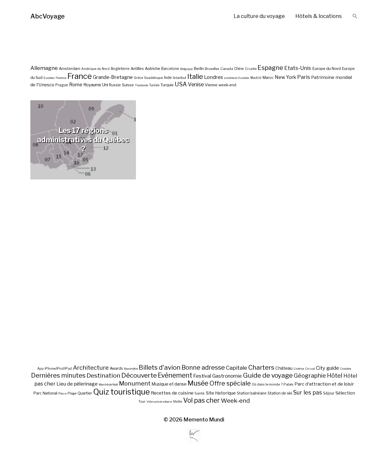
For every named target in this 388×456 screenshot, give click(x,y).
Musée (198, 383)
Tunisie (154, 85)
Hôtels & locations (318, 16)
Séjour (328, 393)
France (79, 76)
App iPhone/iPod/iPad (54, 368)
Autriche (152, 68)
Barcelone (170, 68)
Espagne (270, 68)
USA (181, 84)
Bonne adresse (203, 367)
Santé (200, 393)
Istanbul (179, 77)
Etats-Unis (297, 68)
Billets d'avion (160, 367)
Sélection (345, 393)
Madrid (255, 78)
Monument (134, 383)
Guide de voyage (268, 375)
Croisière (345, 368)
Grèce (138, 78)
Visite (177, 401)
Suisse (128, 85)
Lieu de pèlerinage (77, 384)
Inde (168, 77)
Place (62, 393)
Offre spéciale (230, 383)
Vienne (211, 84)
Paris (303, 77)
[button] (355, 16)
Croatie (251, 69)
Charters (261, 367)
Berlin (199, 68)
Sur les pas (307, 392)
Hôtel (334, 375)
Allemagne (44, 68)
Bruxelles (212, 69)
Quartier (85, 393)
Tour (141, 401)
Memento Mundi (203, 419)
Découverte (139, 375)
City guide (327, 368)
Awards (116, 368)
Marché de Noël (108, 384)
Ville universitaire (159, 401)
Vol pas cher (201, 400)
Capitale (236, 367)
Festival (202, 376)
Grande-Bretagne (113, 77)
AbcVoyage (47, 16)
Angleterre (120, 68)
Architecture (91, 367)
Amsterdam (69, 68)
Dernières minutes (58, 375)
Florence (61, 78)
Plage (72, 393)
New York (285, 77)
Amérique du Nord (95, 69)
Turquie (167, 85)
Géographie (310, 375)
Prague (61, 85)
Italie (195, 76)
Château (283, 368)
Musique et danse (169, 384)
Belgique (186, 69)
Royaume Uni (95, 84)
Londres (213, 77)
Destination (103, 375)
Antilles (137, 68)
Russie (115, 85)
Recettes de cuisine (172, 393)
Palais (288, 384)
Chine (239, 68)
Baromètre (131, 368)
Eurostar (49, 78)
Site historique (221, 393)
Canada (226, 69)
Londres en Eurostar (236, 78)
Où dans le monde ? (267, 384)
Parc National (45, 393)
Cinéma (299, 368)
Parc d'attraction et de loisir (324, 384)
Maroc (268, 77)
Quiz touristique (121, 391)
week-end (227, 85)
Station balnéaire (252, 393)
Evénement (175, 375)
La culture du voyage (259, 16)
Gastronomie (227, 376)
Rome (75, 84)
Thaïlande (141, 85)
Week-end (235, 400)
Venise (196, 84)
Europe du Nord (326, 68)
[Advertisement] (194, 284)
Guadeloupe (153, 78)
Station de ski (280, 393)
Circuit (310, 368)
